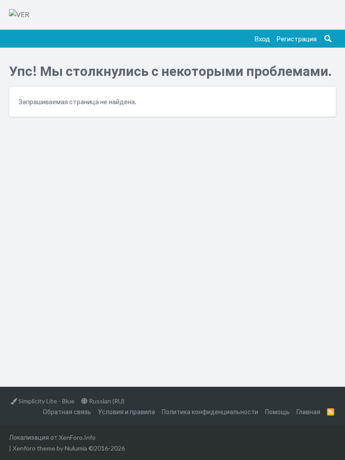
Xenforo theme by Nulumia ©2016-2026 (69, 448)
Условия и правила (126, 412)
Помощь (277, 412)
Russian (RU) (106, 401)
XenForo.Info (77, 437)
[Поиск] (328, 39)
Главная (308, 412)
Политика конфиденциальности (210, 412)
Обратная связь (67, 412)
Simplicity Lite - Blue (46, 401)
